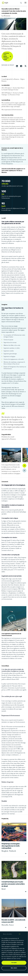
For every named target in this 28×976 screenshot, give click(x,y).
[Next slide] (24, 466)
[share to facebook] (21, 66)
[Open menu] (25, 2)
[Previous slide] (24, 470)
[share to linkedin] (17, 66)
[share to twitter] (25, 66)
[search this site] (21, 3)
